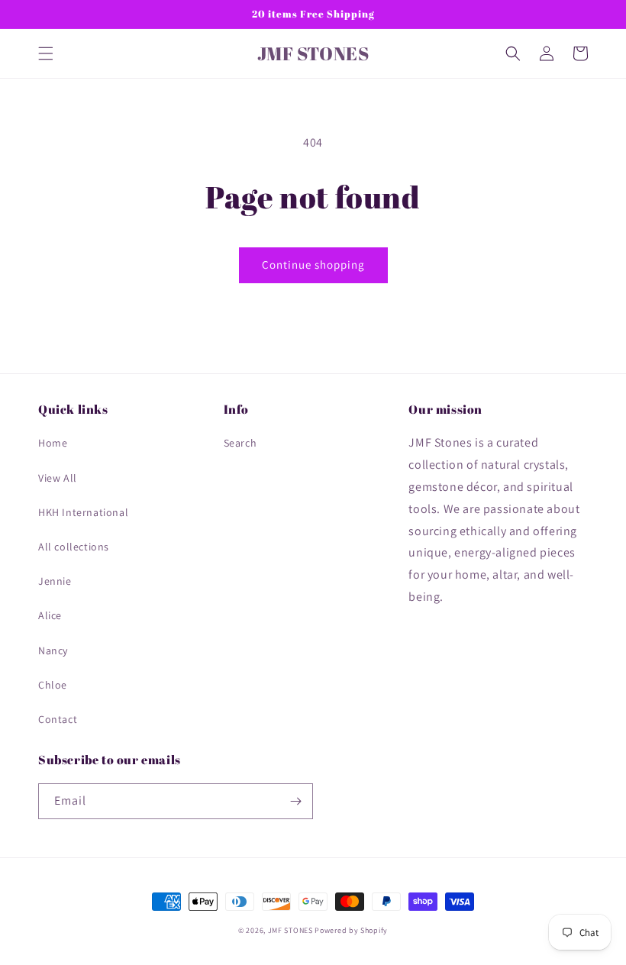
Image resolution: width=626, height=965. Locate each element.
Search (240, 443)
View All (57, 478)
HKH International (83, 512)
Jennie (55, 581)
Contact (57, 719)
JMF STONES (290, 930)
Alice (50, 615)
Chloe (52, 685)
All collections (73, 547)
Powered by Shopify (351, 930)
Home (52, 443)
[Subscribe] (295, 801)
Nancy (53, 650)
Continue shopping (313, 264)
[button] (46, 53)
